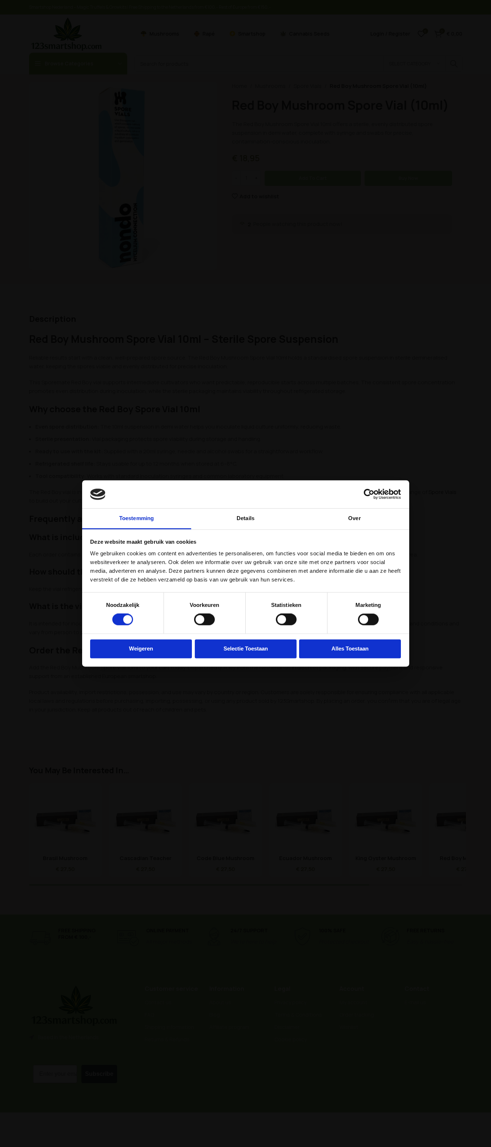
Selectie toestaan (246, 648)
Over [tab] (354, 518)
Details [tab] (245, 518)
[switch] (204, 619)
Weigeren (141, 648)
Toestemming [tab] (136, 518)
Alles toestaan (350, 648)
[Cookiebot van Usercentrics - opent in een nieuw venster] (369, 494)
